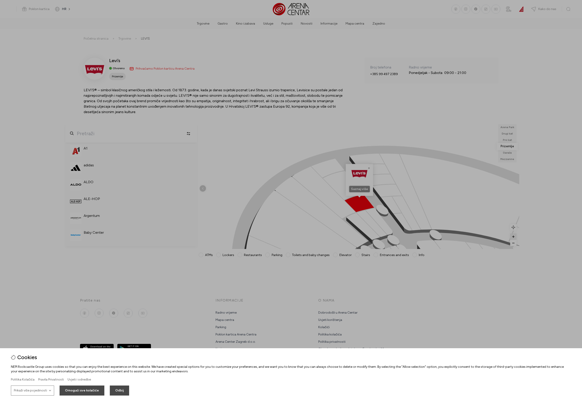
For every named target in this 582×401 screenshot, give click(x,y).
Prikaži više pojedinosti (30, 390)
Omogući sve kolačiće (82, 390)
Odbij (119, 390)
